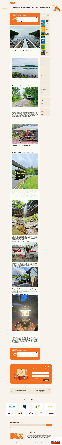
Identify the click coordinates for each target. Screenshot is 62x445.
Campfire (42, 64)
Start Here (16, 442)
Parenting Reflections (43, 89)
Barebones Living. (36, 265)
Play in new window (16, 357)
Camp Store (46, 2)
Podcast (42, 92)
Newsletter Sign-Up (40, 2)
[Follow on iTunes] (34, 432)
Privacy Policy (36, 378)
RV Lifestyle (42, 95)
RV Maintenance (42, 97)
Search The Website (43, 13)
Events (41, 70)
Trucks (41, 108)
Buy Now (47, 23)
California (42, 62)
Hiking (41, 78)
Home (20, 2)
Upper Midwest (42, 111)
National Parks (42, 84)
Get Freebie (46, 380)
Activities (42, 59)
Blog (23, 2)
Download (20, 357)
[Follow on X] (29, 432)
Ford (41, 73)
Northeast (42, 86)
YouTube (42, 114)
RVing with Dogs (42, 103)
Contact (35, 2)
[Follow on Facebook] (27, 432)
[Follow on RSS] (33, 432)
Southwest (42, 106)
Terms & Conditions (43, 442)
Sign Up (49, 425)
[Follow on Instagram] (30, 432)
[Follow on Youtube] (31, 432)
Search (48, 15)
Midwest (42, 81)
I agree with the (14, 427)
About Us (31, 2)
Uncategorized (42, 109)
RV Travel (42, 100)
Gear (41, 75)
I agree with (35, 378)
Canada (41, 67)
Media (27, 2)
